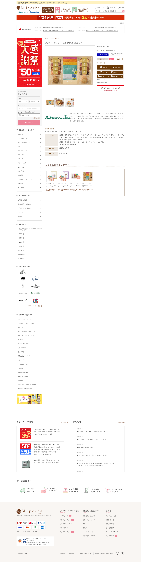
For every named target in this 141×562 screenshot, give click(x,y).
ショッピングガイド (112, 532)
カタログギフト (22, 348)
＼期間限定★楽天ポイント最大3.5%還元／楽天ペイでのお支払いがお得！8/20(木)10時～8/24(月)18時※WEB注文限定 (47, 432)
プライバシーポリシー (84, 553)
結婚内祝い (21, 380)
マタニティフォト (65, 532)
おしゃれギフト (22, 360)
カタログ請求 (110, 536)
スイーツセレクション (24, 344)
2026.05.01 (38, 31)
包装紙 (85, 528)
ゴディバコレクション (24, 319)
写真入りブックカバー (24, 356)
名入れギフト (22, 339)
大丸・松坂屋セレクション (26, 335)
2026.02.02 (81, 31)
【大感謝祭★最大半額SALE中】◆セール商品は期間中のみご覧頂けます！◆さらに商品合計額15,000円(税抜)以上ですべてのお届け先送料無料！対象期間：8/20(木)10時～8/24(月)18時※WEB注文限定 (47, 449)
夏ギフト (20, 327)
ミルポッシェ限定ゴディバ (26, 323)
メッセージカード (88, 532)
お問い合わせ (110, 520)
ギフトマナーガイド (89, 520)
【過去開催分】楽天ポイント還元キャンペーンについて (93, 431)
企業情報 (62, 553)
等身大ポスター (64, 528)
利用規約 (71, 553)
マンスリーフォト (65, 520)
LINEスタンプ (64, 516)
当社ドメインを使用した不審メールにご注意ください (102, 31)
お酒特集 (20, 368)
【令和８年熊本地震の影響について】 (54, 27)
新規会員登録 (110, 524)
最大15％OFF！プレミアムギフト (28, 331)
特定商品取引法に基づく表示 (104, 553)
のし (84, 524)
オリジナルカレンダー (66, 524)
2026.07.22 (81, 27)
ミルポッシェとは (111, 516)
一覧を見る (63, 422)
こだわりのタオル (23, 364)
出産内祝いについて (89, 516)
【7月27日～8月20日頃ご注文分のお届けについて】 (101, 27)
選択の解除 (36, 118)
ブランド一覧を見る (34, 306)
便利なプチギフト (23, 376)
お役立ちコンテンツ (89, 536)
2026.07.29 (38, 27)
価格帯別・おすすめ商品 (25, 388)
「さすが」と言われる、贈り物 (27, 384)
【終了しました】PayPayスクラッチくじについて (91, 439)
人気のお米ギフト (23, 372)
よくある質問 (110, 528)
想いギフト (21, 352)
